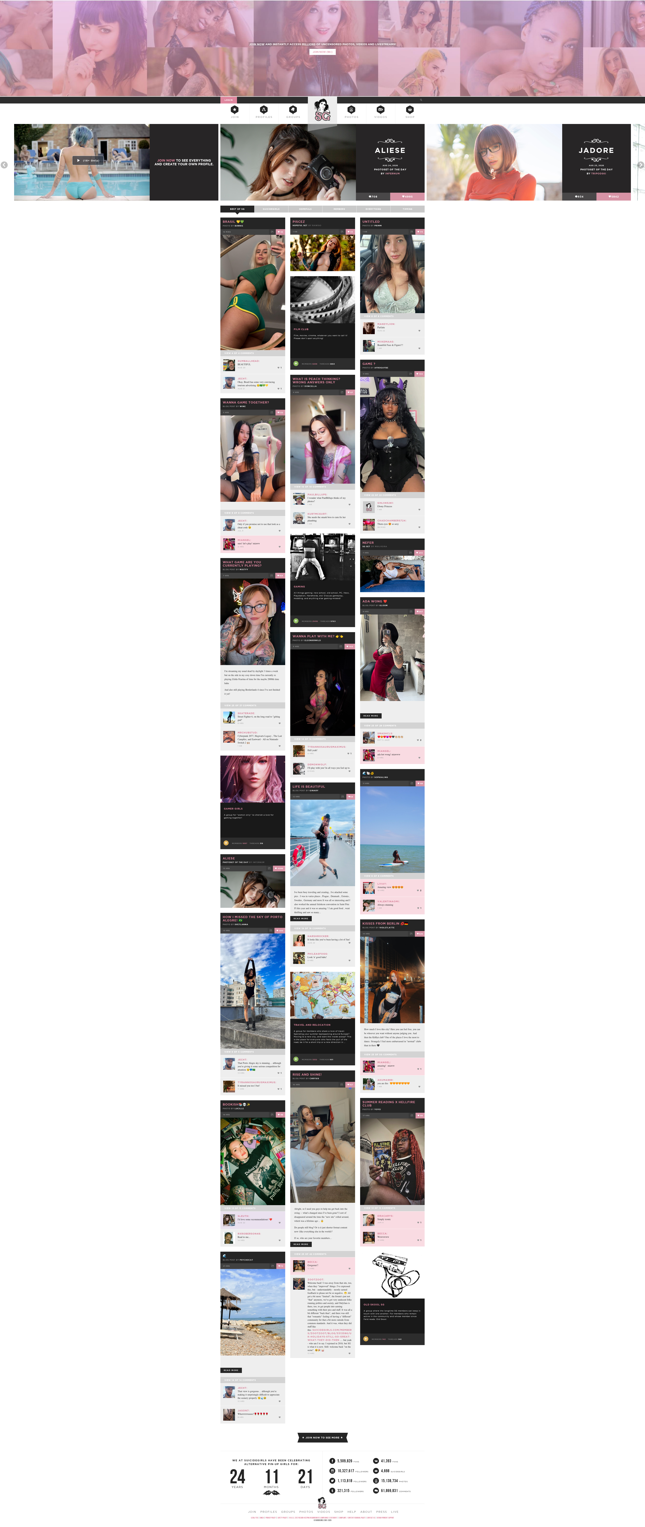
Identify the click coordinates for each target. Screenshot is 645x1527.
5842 (615, 196)
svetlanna (241, 924)
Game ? (368, 363)
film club (301, 329)
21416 (315, 621)
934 (581, 196)
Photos (352, 116)
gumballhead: (249, 361)
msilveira (381, 546)
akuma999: (385, 1080)
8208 (314, 364)
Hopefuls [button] (305, 209)
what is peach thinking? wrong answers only (316, 380)
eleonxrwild (313, 640)
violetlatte (387, 928)
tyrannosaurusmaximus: (327, 747)
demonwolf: (317, 764)
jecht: (242, 378)
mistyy (244, 569)
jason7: (244, 1410)
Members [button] (339, 209)
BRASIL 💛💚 (233, 221)
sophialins (381, 777)
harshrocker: (318, 936)
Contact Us (371, 1517)
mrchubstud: (248, 732)
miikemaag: (385, 341)
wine (243, 406)
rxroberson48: (249, 1233)
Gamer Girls (233, 808)
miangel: (244, 540)
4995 (409, 196)
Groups (293, 116)
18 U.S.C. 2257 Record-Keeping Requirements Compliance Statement (313, 1517)
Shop (410, 116)
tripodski (598, 173)
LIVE (395, 1511)
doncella (311, 386)
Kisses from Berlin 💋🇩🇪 (385, 923)
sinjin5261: (385, 503)
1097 (245, 843)
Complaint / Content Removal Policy (352, 1517)
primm (378, 226)
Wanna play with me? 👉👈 (318, 636)
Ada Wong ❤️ (374, 601)
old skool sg (374, 1304)
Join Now (166, 160)
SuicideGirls (322, 99)
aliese (229, 858)
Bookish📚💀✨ (236, 1104)
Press (381, 1511)
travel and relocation (312, 1025)
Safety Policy (282, 1517)
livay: (382, 883)
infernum (392, 173)
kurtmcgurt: (317, 514)
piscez (299, 221)
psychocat (246, 1260)
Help (352, 1511)
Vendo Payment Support (385, 1517)
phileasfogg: (318, 953)
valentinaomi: (388, 901)
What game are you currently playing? (242, 563)
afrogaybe (381, 368)
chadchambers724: (391, 520)
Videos (380, 116)
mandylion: (386, 324)
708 (374, 196)
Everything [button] (373, 209)
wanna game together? (246, 402)
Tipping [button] (407, 209)
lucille (239, 1109)
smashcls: (385, 733)
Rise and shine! (307, 1074)
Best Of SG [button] (237, 209)
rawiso (316, 225)
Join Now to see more (322, 1437)
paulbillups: (317, 494)
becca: (313, 1262)
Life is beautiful (309, 786)
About (366, 1511)
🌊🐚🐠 (368, 773)
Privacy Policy (271, 1517)
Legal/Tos (254, 1517)
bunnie (239, 226)
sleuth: (243, 1216)
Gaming (299, 586)
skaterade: (246, 713)
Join (235, 116)
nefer (368, 542)
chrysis (314, 1078)
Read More (370, 716)
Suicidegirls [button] (271, 209)
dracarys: (385, 1216)
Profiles (264, 116)
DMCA (262, 1517)
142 (384, 1339)
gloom (383, 605)
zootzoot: (316, 1279)
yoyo (377, 1109)
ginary (314, 791)
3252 (314, 1060)
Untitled (371, 221)
